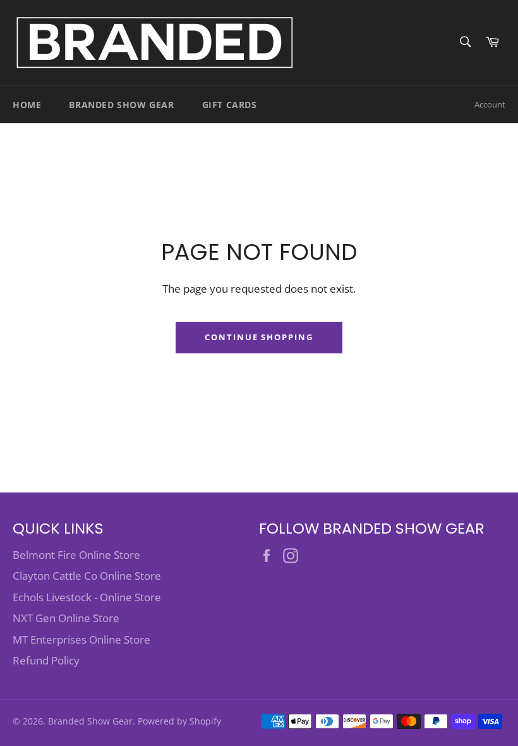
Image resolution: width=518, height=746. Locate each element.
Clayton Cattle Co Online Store (87, 575)
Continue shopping (259, 337)
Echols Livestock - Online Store (87, 597)
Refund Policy (46, 660)
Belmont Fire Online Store (76, 554)
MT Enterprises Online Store (81, 639)
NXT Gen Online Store (66, 618)
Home (27, 105)
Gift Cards (229, 105)
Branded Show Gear (121, 105)
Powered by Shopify (179, 721)
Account (489, 104)
